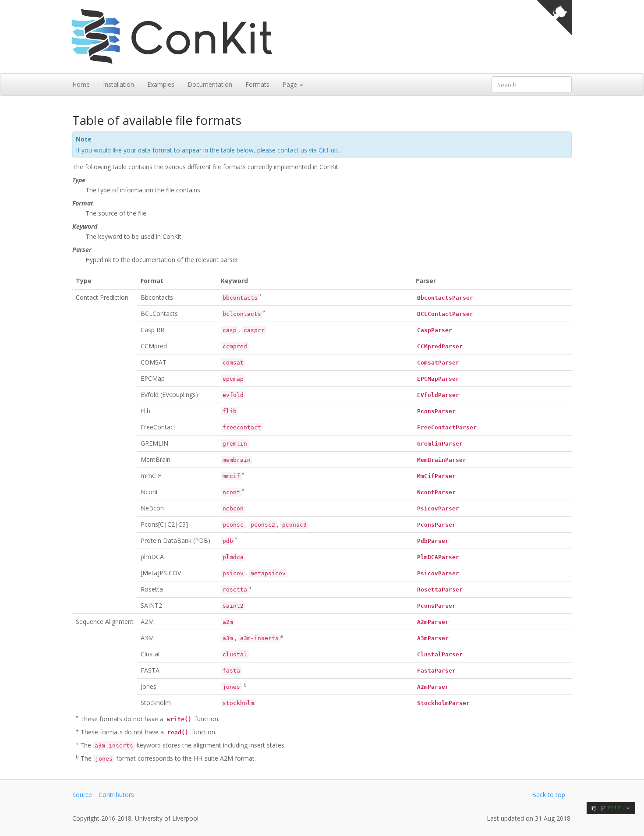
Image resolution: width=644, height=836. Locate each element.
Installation (118, 84)
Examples (160, 84)
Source (82, 794)
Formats (257, 84)
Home (81, 84)
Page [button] (291, 84)
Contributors (116, 794)
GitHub (328, 150)
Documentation (210, 84)
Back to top (548, 794)
